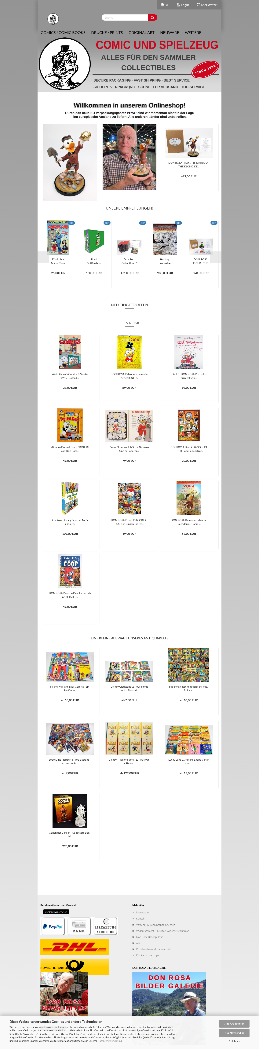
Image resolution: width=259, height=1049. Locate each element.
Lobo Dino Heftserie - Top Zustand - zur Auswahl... (70, 761)
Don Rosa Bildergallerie (149, 936)
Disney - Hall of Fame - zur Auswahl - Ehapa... (129, 761)
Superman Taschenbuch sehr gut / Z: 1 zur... (188, 688)
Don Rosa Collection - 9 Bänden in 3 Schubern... (129, 261)
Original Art (142, 32)
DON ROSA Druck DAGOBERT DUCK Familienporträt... (188, 448)
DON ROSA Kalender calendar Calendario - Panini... (189, 521)
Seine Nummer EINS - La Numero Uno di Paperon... (129, 448)
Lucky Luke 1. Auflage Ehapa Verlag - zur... (188, 761)
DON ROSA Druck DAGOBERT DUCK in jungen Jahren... (129, 521)
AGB (138, 943)
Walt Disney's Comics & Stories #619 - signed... (70, 375)
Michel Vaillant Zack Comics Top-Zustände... (70, 688)
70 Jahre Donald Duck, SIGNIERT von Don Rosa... (70, 448)
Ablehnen (234, 1041)
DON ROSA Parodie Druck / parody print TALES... (70, 594)
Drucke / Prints (107, 32)
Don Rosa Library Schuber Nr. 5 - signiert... (70, 521)
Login (184, 5)
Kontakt (140, 918)
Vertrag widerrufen (56, 911)
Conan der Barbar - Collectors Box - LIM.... (70, 834)
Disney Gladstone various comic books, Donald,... (129, 688)
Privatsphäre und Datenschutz (153, 949)
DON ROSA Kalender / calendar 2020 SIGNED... (129, 375)
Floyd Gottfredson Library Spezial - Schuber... (93, 261)
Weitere (193, 32)
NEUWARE (169, 32)
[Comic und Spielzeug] (53, 18)
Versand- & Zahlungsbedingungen (155, 924)
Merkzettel (209, 5)
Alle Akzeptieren (234, 1023)
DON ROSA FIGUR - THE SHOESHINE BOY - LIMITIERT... (200, 261)
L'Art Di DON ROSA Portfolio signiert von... (189, 375)
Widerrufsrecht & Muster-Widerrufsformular (162, 930)
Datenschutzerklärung (110, 1040)
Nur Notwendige (234, 1032)
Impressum (142, 912)
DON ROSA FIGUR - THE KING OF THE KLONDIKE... (188, 164)
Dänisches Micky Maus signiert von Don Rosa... (58, 261)
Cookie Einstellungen (148, 955)
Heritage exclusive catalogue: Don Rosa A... (165, 261)
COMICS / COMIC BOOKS (63, 32)
